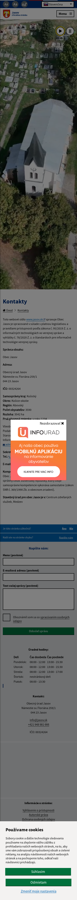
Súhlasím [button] (38, 871)
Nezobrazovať (50, 423)
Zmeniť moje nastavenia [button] (38, 891)
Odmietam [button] (38, 882)
